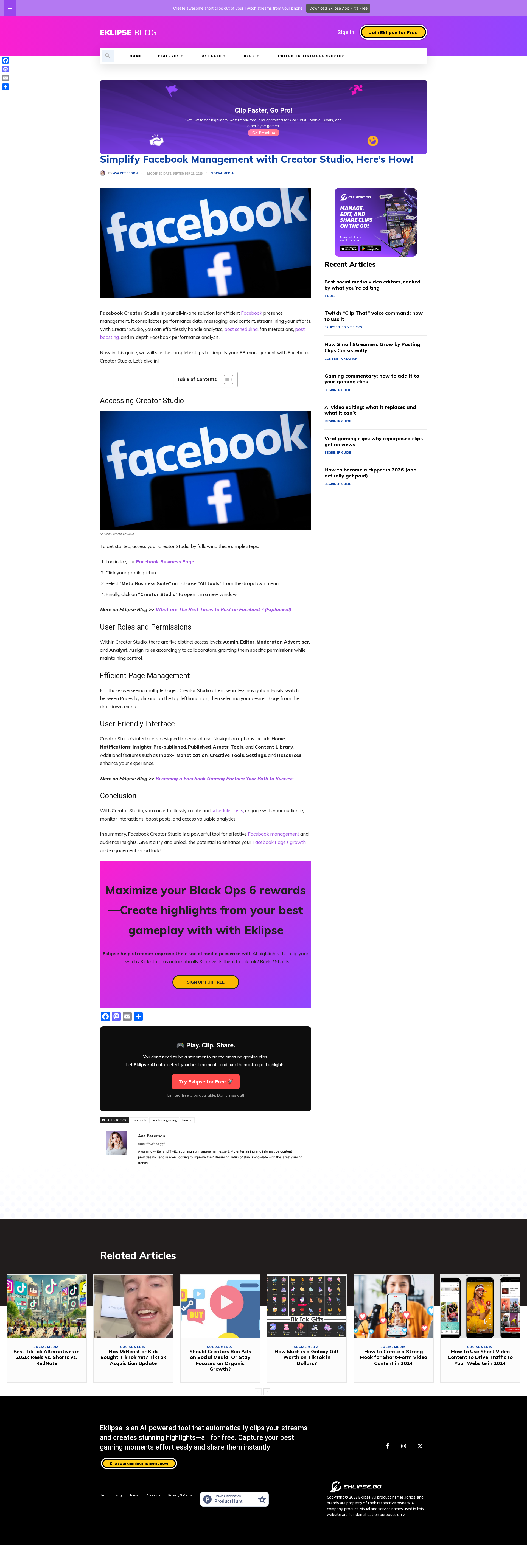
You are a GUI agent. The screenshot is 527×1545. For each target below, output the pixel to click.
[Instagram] (404, 1446)
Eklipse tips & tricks (343, 327)
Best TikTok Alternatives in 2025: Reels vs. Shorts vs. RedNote (46, 1357)
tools (330, 296)
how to (187, 1120)
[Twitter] (420, 1446)
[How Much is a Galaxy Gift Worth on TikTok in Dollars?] (306, 1306)
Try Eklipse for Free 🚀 (205, 1081)
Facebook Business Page (165, 561)
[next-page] (267, 1391)
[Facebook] (387, 1446)
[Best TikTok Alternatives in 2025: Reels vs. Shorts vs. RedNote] (46, 1306)
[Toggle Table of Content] (226, 379)
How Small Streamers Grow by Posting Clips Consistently (372, 347)
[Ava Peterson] (104, 173)
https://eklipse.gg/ (151, 1144)
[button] (108, 56)
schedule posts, (228, 810)
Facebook (251, 313)
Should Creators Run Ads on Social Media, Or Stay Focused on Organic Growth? (220, 1360)
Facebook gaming (164, 1120)
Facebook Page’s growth (279, 842)
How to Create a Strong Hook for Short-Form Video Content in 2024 (393, 1357)
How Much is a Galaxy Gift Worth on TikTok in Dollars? (306, 1357)
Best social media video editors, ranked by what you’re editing (372, 285)
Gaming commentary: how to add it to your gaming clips (371, 379)
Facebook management (273, 834)
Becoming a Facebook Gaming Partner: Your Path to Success (224, 778)
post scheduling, (241, 329)
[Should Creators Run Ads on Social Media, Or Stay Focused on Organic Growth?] (220, 1306)
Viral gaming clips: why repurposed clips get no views (373, 441)
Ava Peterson (125, 173)
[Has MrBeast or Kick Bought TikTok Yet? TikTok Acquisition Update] (133, 1306)
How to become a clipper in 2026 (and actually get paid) (370, 473)
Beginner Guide (337, 390)
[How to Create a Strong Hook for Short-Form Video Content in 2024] (393, 1306)
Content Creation (340, 359)
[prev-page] (258, 1391)
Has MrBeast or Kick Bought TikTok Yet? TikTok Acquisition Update (133, 1357)
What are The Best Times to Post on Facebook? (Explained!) (223, 609)
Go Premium (263, 133)
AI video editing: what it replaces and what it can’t (370, 410)
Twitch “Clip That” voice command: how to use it (373, 316)
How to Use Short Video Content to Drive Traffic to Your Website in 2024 (480, 1357)
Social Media (222, 173)
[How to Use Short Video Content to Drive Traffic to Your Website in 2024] (480, 1306)
